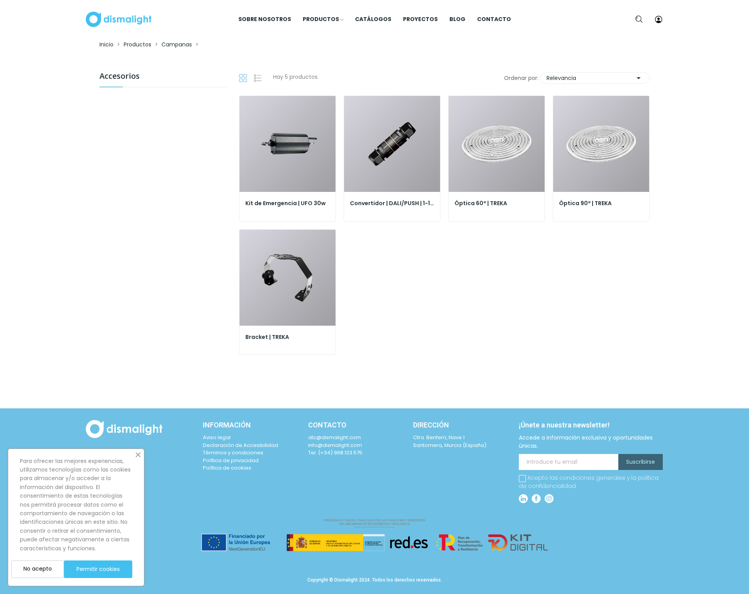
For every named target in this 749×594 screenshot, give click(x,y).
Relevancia (595, 78)
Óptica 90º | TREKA (585, 203)
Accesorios (119, 76)
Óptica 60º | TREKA (480, 203)
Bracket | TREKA (267, 337)
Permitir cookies (98, 569)
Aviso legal (217, 437)
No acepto (37, 569)
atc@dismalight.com (334, 437)
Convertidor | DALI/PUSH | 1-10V (392, 203)
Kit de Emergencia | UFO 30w (285, 203)
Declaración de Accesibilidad (240, 445)
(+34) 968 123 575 (340, 452)
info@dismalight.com (335, 445)
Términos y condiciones (233, 452)
